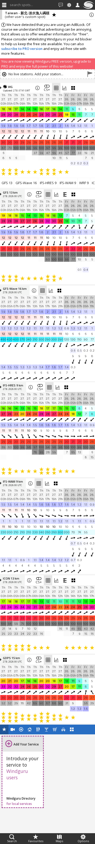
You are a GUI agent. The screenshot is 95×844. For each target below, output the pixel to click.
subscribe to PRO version (21, 48)
